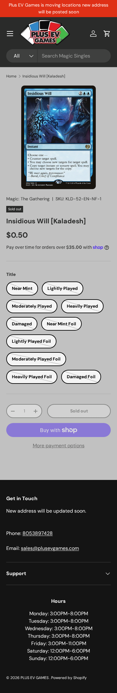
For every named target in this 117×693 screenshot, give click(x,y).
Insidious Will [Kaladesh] (43, 76)
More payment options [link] (59, 445)
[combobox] (58, 56)
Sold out (79, 411)
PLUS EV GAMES (35, 677)
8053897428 (37, 533)
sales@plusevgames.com (50, 548)
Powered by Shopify (69, 677)
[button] (107, 33)
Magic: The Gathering (28, 199)
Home (11, 76)
